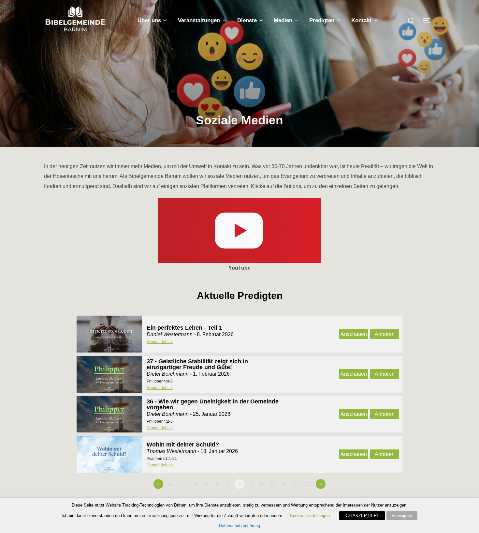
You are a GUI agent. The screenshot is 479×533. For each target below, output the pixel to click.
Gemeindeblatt (160, 341)
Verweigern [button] (402, 515)
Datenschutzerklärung (239, 525)
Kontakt (361, 20)
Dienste (247, 20)
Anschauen (354, 334)
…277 (308, 484)
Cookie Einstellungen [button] (310, 515)
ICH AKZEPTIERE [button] (362, 515)
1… (172, 484)
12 (283, 484)
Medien (283, 20)
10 (261, 484)
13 (295, 484)
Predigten (321, 20)
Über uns (149, 20)
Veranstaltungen (199, 20)
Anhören (385, 334)
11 (272, 484)
